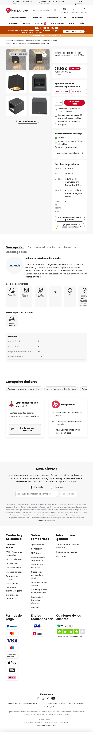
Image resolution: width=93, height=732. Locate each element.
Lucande (69, 168)
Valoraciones (12, 583)
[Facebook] (39, 698)
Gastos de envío (13, 567)
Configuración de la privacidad (20, 703)
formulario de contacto (18, 515)
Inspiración (36, 597)
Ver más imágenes (27, 121)
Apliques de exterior (49, 41)
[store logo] (17, 10)
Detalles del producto (43, 247)
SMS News (36, 553)
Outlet (72, 23)
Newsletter (36, 548)
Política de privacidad (74, 515)
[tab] (15, 247)
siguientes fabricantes (46, 520)
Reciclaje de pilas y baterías (47, 707)
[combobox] (45, 10)
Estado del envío (14, 559)
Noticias (35, 607)
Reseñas (70, 247)
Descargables (16, 252)
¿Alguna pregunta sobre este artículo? (71, 226)
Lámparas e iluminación (15, 41)
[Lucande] (14, 265)
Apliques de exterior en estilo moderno (24, 389)
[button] (16, 82)
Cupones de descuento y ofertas (37, 575)
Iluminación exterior (33, 41)
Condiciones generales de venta (55, 703)
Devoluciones (12, 563)
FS (73, 31)
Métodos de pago (14, 572)
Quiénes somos (38, 544)
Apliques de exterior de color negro (61, 389)
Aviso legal (61, 556)
